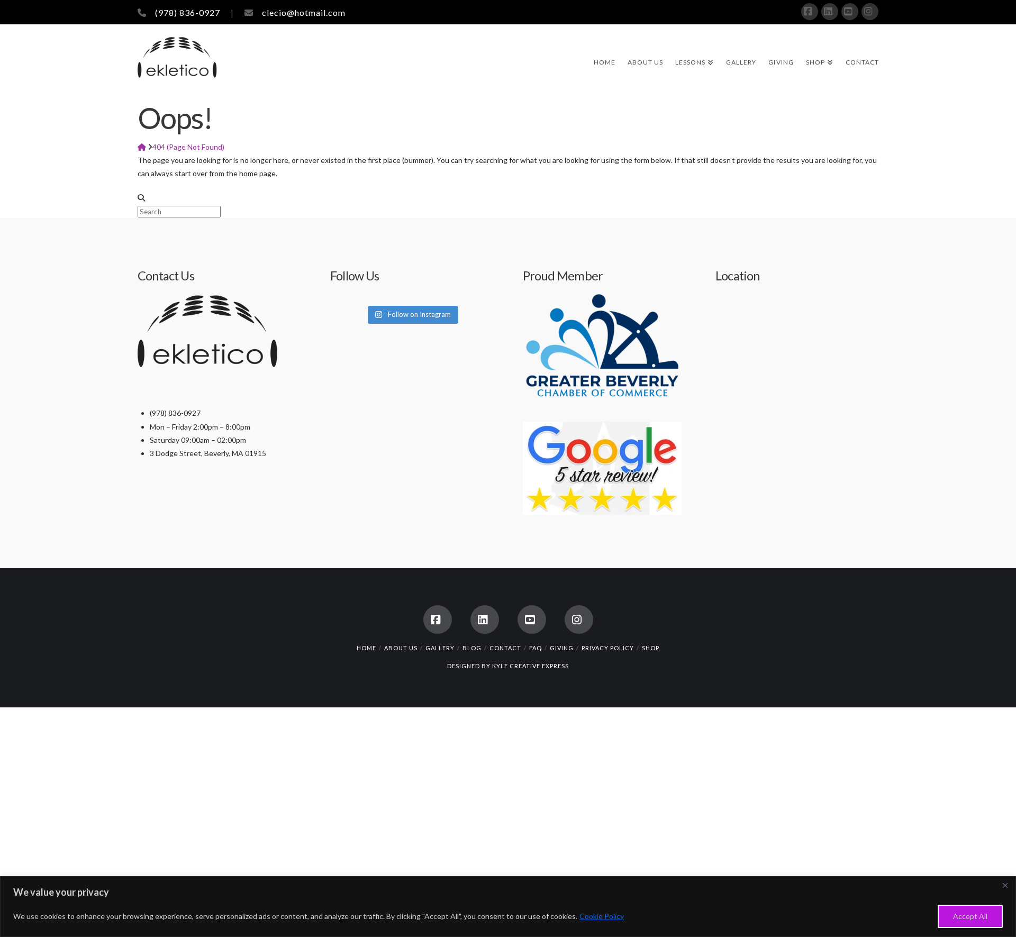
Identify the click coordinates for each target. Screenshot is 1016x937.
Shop (650, 647)
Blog (472, 647)
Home (366, 647)
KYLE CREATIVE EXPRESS (530, 665)
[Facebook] (809, 11)
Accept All (970, 916)
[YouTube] (849, 11)
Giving (562, 647)
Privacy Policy (608, 647)
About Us (401, 647)
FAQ (535, 647)
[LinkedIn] (829, 11)
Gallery (440, 647)
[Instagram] (869, 11)
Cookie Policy (601, 916)
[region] (508, 906)
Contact (505, 647)
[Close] (1005, 885)
